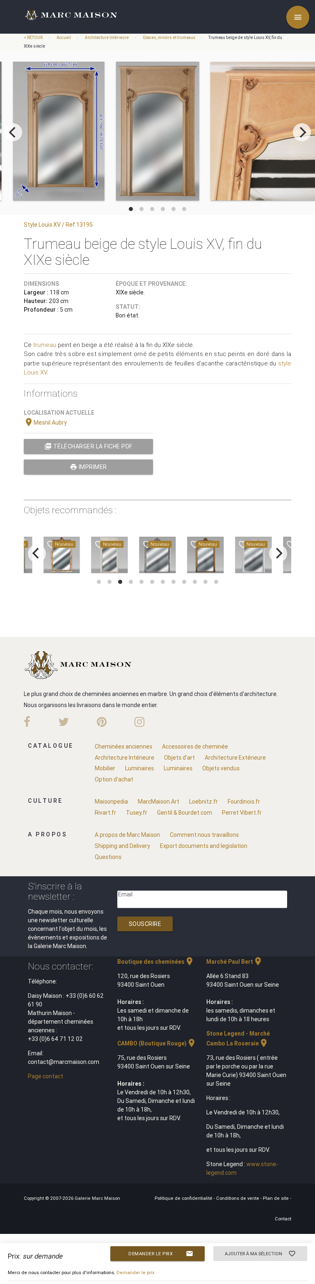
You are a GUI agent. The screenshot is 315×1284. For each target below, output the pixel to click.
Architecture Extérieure (235, 757)
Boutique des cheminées (155, 961)
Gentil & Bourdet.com (184, 812)
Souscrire (145, 924)
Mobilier (105, 768)
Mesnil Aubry (45, 422)
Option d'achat (114, 779)
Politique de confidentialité (184, 1198)
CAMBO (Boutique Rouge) (156, 1043)
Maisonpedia (111, 801)
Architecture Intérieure (107, 37)
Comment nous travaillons (204, 834)
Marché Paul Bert (234, 961)
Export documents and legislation (203, 846)
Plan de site (276, 1198)
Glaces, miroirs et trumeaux (169, 37)
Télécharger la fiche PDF (88, 446)
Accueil (64, 37)
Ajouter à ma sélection (260, 1253)
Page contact (45, 1076)
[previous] (13, 132)
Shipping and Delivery (122, 846)
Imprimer (88, 467)
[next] (302, 132)
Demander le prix (160, 1253)
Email (125, 894)
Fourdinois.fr (244, 801)
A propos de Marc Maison (127, 834)
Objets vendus (221, 768)
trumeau (44, 345)
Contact (283, 1219)
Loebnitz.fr (203, 801)
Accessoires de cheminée (195, 746)
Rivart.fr (105, 812)
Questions (108, 857)
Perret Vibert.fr (242, 812)
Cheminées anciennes (123, 746)
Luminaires (139, 768)
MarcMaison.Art (158, 801)
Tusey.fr (136, 812)
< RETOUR (33, 37)
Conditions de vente (238, 1198)
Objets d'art (179, 757)
